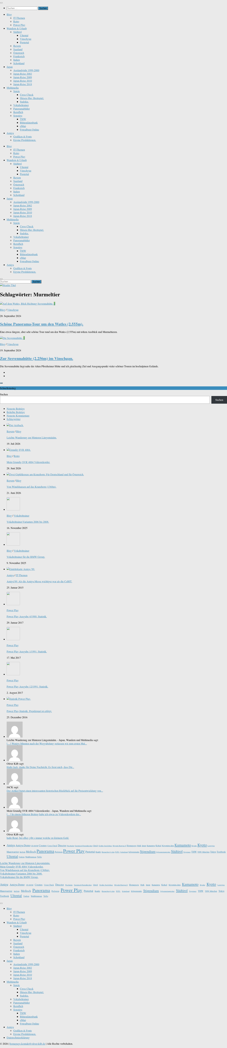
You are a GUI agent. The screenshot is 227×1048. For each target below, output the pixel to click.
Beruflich (18, 112)
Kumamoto (182, 845)
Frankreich (19, 56)
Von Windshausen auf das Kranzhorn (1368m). (31, 486)
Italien (16, 59)
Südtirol (17, 32)
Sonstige (17, 115)
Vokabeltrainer (21, 105)
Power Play (19, 25)
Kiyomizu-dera (168, 845)
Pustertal (24, 42)
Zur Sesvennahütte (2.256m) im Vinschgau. (36, 358)
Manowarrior (13, 851)
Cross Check (26, 94)
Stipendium (148, 851)
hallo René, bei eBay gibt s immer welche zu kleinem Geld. (38, 838)
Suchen (4, 394)
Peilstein (58, 851)
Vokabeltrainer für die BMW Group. (26, 556)
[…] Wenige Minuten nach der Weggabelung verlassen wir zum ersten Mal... (47, 743)
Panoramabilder (21, 108)
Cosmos (43, 845)
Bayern (17, 46)
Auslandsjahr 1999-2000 (26, 70)
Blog (9, 14)
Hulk (139, 845)
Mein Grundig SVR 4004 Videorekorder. (28, 462)
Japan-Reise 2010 (22, 80)
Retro (16, 21)
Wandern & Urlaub (17, 28)
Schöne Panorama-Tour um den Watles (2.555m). (41, 324)
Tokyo (213, 851)
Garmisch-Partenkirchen (83, 846)
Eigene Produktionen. (24, 140)
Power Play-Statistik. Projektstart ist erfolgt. (29, 711)
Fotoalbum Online (29, 129)
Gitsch (95, 845)
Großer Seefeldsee (105, 846)
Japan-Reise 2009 (22, 77)
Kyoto (202, 845)
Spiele (16, 91)
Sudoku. (24, 101)
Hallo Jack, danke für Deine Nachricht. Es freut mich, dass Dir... (40, 767)
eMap (23, 126)
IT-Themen (19, 18)
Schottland (18, 63)
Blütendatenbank (29, 122)
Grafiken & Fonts (22, 136)
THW (23, 119)
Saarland (17, 49)
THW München (203, 852)
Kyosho (194, 846)
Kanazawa (151, 845)
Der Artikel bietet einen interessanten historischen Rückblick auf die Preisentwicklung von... (55, 790)
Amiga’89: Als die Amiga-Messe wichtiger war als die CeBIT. (39, 581)
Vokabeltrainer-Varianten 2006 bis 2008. (28, 521)
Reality (98, 851)
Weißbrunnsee (30, 856)
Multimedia (13, 87)
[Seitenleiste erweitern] (1, 383)
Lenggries (211, 846)
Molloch (31, 851)
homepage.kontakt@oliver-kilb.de (27, 1043)
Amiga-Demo (22, 845)
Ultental (24, 35)
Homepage (131, 845)
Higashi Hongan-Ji (119, 846)
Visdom (22, 857)
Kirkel (158, 845)
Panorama (45, 851)
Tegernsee (187, 852)
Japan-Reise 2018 (22, 84)
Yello (39, 856)
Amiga (10, 133)
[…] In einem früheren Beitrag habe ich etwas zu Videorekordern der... (44, 814)
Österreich (18, 52)
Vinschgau (25, 39)
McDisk (22, 852)
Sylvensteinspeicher (163, 852)
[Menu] (1, 2)
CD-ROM (34, 846)
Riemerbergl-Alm (108, 852)
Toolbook (221, 851)
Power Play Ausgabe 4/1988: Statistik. (27, 616)
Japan (10, 66)
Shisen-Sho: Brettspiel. (32, 98)
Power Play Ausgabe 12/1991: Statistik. (27, 686)
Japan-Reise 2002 (22, 73)
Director (62, 845)
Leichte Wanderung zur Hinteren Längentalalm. (32, 437)
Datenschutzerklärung (18, 1037)
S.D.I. (117, 852)
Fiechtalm (70, 846)
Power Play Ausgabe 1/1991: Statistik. (27, 651)
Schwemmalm (133, 852)
